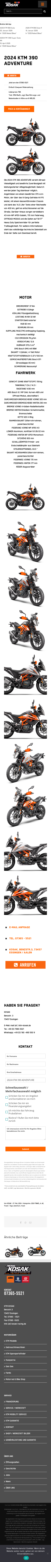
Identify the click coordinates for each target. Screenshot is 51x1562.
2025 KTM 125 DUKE (37, 1246)
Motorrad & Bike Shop (15, 1379)
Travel (6, 1206)
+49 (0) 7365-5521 (16, 1029)
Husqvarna (10, 1360)
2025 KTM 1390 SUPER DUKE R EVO (14, 1244)
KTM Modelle (11, 1341)
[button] (25, 927)
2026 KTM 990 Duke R (34, 28)
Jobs (8, 1475)
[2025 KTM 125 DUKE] (37, 1250)
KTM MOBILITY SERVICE (16, 1414)
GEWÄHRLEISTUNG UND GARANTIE (21, 1440)
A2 (43, 1203)
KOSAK (9, 1203)
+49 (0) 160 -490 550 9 (24, 1032)
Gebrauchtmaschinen (15, 1347)
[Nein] (47, 1553)
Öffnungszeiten (12, 1462)
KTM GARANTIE (12, 1421)
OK (26, 1558)
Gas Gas (9, 1366)
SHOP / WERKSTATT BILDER (18, 1433)
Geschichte (11, 1468)
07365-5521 (23, 83)
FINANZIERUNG (12, 1401)
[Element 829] (12, 3)
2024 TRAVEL (35, 1203)
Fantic (8, 1373)
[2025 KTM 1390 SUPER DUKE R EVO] (14, 1251)
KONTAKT (10, 1427)
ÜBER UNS (10, 1488)
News (8, 1481)
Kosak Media (15, 1509)
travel (23, 1206)
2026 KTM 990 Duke (7, 28)
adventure (16, 1206)
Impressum (8, 1505)
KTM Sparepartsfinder (16, 1354)
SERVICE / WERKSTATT (16, 1408)
